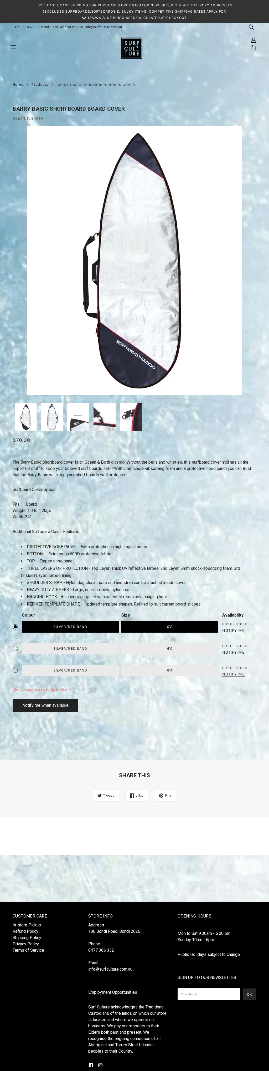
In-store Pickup (27, 925)
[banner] (131, 48)
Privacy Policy (26, 943)
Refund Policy (25, 931)
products (40, 85)
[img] (251, 27)
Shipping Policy (27, 937)
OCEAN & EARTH (28, 118)
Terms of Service (28, 950)
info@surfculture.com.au (103, 27)
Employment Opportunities (112, 992)
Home (18, 85)
